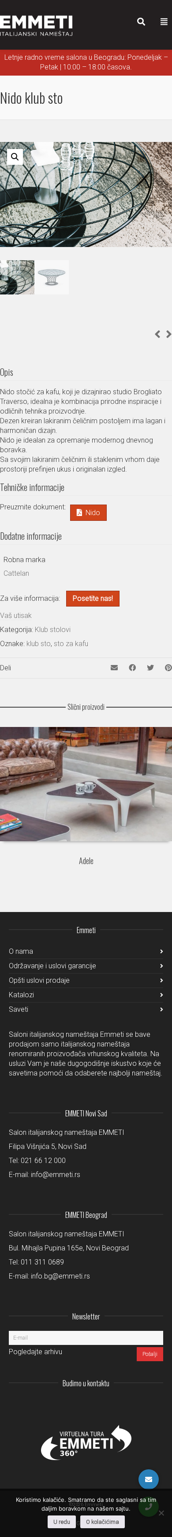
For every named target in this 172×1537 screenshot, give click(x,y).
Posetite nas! (93, 598)
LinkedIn (117, 1405)
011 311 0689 (42, 1262)
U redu (61, 1522)
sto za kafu (71, 644)
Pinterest (156, 1405)
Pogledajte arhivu (35, 1352)
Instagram (98, 1405)
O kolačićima (102, 1522)
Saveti (18, 1009)
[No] (161, 1512)
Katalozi (21, 995)
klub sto (38, 644)
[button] (15, 157)
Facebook (137, 1405)
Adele (86, 860)
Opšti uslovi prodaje (39, 980)
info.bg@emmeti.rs (60, 1276)
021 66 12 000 (43, 1160)
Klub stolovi (53, 629)
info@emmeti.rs (55, 1174)
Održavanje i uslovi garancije (52, 966)
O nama (21, 951)
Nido (93, 513)
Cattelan (16, 573)
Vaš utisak (16, 615)
